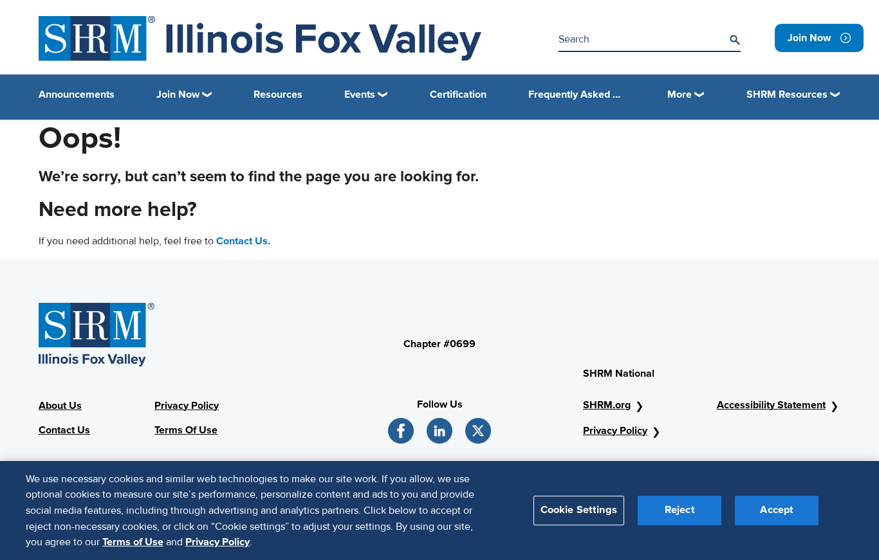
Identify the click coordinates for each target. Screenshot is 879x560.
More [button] (679, 94)
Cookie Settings (579, 509)
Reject (680, 509)
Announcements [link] (77, 94)
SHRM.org (607, 405)
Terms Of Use (185, 430)
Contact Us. (243, 241)
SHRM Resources (787, 94)
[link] (819, 38)
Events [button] (359, 94)
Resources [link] (278, 94)
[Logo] (260, 38)
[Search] (735, 39)
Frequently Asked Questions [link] (577, 94)
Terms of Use (132, 541)
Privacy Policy (186, 405)
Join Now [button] (177, 94)
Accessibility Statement (771, 405)
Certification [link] (458, 94)
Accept (776, 509)
